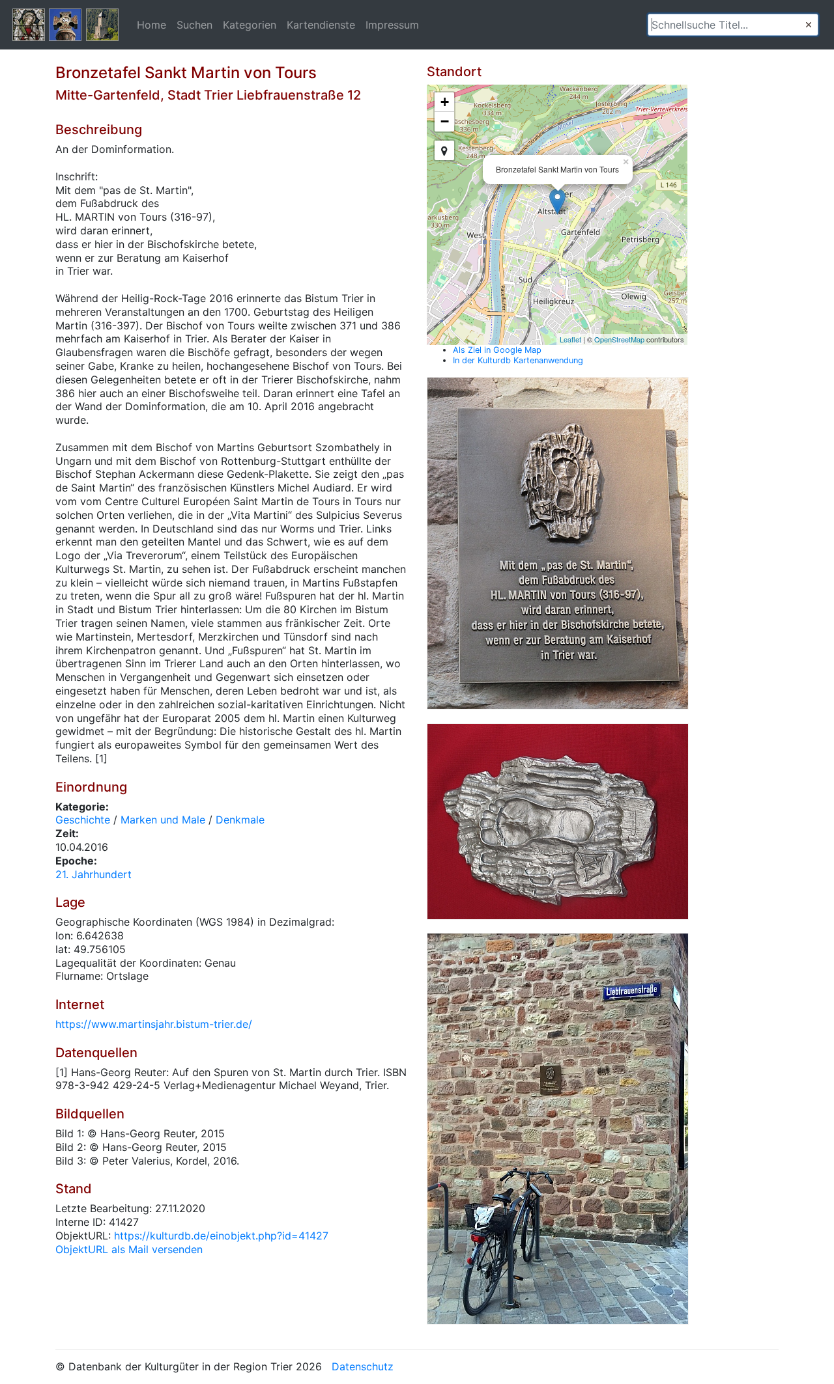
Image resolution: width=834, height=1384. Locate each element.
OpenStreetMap (619, 339)
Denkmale (240, 819)
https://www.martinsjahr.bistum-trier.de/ (153, 1024)
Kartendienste (321, 24)
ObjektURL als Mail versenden (129, 1249)
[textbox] (733, 24)
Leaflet (570, 339)
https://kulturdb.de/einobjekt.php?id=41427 (221, 1235)
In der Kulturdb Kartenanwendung (518, 360)
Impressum (392, 24)
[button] (808, 25)
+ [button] (444, 102)
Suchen (194, 24)
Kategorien (249, 24)
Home (151, 24)
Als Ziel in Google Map (497, 350)
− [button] (444, 121)
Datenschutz (363, 1366)
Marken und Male (163, 819)
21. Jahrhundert (93, 874)
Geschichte (82, 819)
